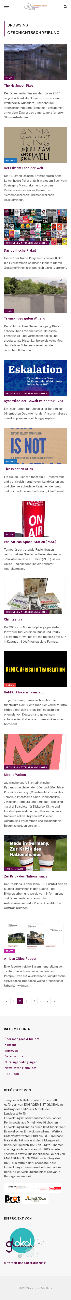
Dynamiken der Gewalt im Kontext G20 (33, 401)
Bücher (10, 160)
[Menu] (6, 6)
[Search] (65, 6)
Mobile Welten (15, 775)
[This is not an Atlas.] (35, 446)
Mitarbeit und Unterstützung (25, 1263)
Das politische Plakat (20, 250)
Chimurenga (13, 619)
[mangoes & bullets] (35, 6)
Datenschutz (14, 1056)
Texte (9, 951)
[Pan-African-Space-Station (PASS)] (35, 519)
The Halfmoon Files (19, 85)
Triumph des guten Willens (24, 318)
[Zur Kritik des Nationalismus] (35, 853)
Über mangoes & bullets (22, 1039)
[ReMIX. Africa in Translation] (35, 669)
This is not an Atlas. (19, 469)
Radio (9, 534)
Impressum (13, 1050)
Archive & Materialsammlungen (26, 243)
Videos (10, 685)
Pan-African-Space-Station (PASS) (30, 542)
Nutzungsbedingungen (21, 1062)
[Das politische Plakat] (35, 227)
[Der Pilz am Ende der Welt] (35, 145)
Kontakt (10, 1044)
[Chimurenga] (35, 596)
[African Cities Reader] (35, 935)
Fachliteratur (15, 869)
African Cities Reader (20, 959)
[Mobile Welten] (35, 752)
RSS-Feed (12, 1073)
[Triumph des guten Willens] (35, 295)
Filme (9, 78)
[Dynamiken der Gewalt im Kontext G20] (35, 378)
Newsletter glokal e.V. (20, 1068)
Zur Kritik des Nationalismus (25, 876)
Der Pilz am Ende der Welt (23, 168)
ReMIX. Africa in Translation (25, 692)
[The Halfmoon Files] (35, 62)
